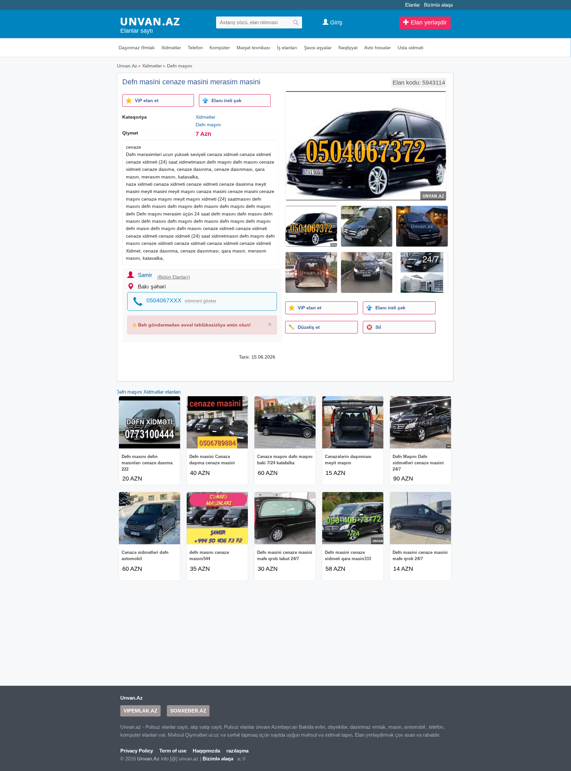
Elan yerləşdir (428, 22)
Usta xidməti (410, 47)
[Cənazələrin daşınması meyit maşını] (352, 422)
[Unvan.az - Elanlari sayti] (150, 21)
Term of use (172, 750)
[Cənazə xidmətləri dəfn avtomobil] (149, 518)
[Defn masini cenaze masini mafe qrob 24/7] (420, 518)
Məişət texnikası (253, 47)
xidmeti (263, 154)
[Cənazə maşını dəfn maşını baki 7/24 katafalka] (285, 422)
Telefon (195, 47)
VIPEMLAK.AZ (140, 710)
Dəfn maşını (179, 65)
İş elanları (287, 47)
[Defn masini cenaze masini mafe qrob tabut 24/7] (285, 518)
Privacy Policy (136, 750)
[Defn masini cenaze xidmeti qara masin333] (352, 518)
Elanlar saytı (136, 30)
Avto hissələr (377, 47)
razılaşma (237, 750)
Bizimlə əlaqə (438, 5)
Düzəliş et (309, 327)
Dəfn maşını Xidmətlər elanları (148, 392)
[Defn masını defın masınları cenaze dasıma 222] (149, 422)
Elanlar (412, 5)
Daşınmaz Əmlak (137, 47)
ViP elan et (147, 100)
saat (173, 162)
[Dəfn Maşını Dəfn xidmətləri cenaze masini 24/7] (420, 422)
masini (132, 191)
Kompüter (219, 47)
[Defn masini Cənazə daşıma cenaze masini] (217, 422)
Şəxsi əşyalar (318, 47)
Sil (378, 327)
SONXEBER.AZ (188, 710)
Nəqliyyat (348, 47)
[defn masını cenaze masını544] (217, 518)
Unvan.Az (127, 65)
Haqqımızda (206, 750)
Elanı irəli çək (226, 100)
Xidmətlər (171, 47)
